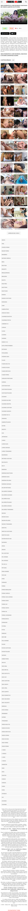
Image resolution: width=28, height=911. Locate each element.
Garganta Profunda (7, 378)
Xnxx (3, 771)
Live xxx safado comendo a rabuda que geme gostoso (21, 95)
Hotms (3, 425)
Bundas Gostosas (6, 298)
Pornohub (4, 622)
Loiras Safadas (6, 447)
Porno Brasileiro (6, 589)
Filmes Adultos (6, 363)
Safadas (4, 655)
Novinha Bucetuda (6, 538)
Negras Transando (7, 524)
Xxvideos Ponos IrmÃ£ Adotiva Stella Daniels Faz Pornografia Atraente (21, 217)
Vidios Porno (5, 746)
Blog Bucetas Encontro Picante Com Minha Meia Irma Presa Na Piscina (21, 184)
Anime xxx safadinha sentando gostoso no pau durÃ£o (21, 84)
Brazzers (4, 276)
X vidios (4, 760)
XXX (13, 60)
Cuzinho (4, 334)
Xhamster (4, 764)
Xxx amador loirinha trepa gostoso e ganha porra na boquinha (21, 73)
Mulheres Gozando (7, 495)
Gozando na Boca (6, 411)
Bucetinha (4, 287)
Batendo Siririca (6, 258)
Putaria (4, 626)
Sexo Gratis (5, 684)
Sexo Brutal (5, 669)
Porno (3, 586)
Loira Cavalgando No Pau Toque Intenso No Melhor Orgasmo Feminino (21, 229)
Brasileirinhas (6, 272)
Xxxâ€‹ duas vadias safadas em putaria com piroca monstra (7, 84)
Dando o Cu (5, 342)
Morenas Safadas (6, 484)
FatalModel (5, 352)
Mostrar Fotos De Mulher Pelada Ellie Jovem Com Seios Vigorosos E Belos (7, 229)
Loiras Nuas (5, 444)
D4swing (4, 338)
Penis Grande (5, 571)
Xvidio (3, 786)
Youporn (4, 804)
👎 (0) (11, 28)
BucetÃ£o (4, 283)
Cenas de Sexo (5, 312)
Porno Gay (4, 604)
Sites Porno (5, 709)
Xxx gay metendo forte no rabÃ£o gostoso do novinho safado (7, 128)
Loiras (3, 440)
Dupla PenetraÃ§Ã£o (7, 345)
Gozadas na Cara (6, 400)
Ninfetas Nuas (5, 535)
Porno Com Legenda (7, 597)
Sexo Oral (4, 688)
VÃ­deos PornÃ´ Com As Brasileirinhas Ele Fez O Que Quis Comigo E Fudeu (21, 162)
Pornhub (4, 582)
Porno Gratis (5, 607)
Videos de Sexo (6, 728)
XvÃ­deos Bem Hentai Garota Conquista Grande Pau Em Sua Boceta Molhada (21, 173)
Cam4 (3, 305)
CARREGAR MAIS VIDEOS (13, 233)
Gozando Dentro (6, 403)
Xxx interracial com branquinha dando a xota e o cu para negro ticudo (7, 73)
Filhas (3, 360)
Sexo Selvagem (6, 698)
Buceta (4, 280)
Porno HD (4, 611)
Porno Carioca (6, 593)
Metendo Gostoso (7, 458)
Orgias (3, 549)
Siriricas (4, 706)
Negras (4, 513)
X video (4, 749)
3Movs (3, 240)
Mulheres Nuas (6, 498)
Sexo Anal (4, 666)
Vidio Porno (5, 742)
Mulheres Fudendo (7, 491)
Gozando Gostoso (7, 407)
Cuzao (3, 331)
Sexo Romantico (6, 695)
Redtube (4, 637)
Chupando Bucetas (7, 316)
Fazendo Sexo (5, 356)
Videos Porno (5, 735)
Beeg (3, 261)
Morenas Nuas (5, 476)
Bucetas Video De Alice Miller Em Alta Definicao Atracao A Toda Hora (21, 140)
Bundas (4, 294)
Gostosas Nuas (6, 385)
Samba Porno (5, 658)
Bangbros (4, 254)
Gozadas (4, 396)
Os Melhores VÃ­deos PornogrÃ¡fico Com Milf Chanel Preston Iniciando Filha (7, 206)
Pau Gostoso (5, 553)
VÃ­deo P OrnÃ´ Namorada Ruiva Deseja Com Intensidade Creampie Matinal (7, 151)
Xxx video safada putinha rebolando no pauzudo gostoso (21, 106)
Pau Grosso (5, 560)
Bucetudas (5, 291)
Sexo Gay (4, 677)
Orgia (3, 546)
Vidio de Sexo (5, 739)
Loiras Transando (6, 451)
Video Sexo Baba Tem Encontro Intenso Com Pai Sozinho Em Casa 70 (21, 206)
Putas (3, 629)
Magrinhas (4, 454)
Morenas (4, 469)
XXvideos (4, 793)
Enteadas (4, 349)
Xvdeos (4, 779)
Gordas (4, 382)
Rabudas (4, 633)
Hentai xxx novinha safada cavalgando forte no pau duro (7, 117)
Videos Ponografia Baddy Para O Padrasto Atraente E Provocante (21, 195)
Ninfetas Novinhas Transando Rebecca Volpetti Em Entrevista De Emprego (7, 173)
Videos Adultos (6, 724)
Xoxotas (4, 775)
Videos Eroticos (6, 731)
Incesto (4, 429)
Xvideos (4, 782)
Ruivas (3, 644)
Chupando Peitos (6, 320)
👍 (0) (4, 28)
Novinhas (4, 542)
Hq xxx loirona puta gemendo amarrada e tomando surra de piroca (7, 106)
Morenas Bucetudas (7, 473)
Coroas (4, 327)
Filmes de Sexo (6, 367)
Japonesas (4, 436)
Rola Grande (5, 640)
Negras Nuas (5, 516)
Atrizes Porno (5, 247)
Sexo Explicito (6, 673)
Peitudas (4, 567)
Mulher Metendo (6, 487)
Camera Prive (5, 309)
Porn (3, 578)
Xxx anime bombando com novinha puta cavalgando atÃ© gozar (21, 117)
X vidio (3, 757)
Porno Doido (5, 600)
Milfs (3, 465)
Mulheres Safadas (7, 505)
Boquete (4, 269)
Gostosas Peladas (7, 389)
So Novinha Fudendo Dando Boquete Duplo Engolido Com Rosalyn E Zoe (7, 184)
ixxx (3, 433)
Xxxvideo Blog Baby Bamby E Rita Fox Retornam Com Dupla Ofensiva (21, 151)
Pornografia (5, 618)
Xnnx (3, 768)
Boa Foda (4, 265)
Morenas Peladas (6, 480)
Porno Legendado (6, 615)
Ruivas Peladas (6, 651)
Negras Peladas (6, 520)
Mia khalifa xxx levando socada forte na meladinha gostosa (21, 128)
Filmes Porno (5, 374)
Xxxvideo (4, 800)
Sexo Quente (5, 691)
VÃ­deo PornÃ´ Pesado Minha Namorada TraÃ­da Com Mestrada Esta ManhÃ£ (7, 217)
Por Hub (4, 575)
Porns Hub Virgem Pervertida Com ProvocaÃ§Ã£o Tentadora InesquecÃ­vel (7, 162)
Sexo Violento (5, 702)
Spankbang (4, 713)
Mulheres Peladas (7, 502)
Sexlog (4, 662)
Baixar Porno (5, 251)
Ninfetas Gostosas (7, 531)
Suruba (4, 717)
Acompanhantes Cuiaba (14, 910)
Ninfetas (4, 527)
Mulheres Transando (7, 509)
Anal (3, 243)
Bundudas (4, 301)
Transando (5, 720)
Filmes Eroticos (6, 371)
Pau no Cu (4, 564)
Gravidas (4, 418)
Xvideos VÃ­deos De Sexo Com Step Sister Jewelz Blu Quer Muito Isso (7, 195)
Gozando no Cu (6, 414)
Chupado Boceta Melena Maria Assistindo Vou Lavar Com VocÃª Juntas (7, 140)
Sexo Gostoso (5, 680)
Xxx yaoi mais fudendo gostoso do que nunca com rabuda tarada (7, 95)
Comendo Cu (5, 323)
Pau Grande (5, 556)
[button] (26, 2)
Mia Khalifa (5, 462)
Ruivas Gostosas (6, 647)
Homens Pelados (6, 422)
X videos (4, 753)
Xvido (3, 790)
